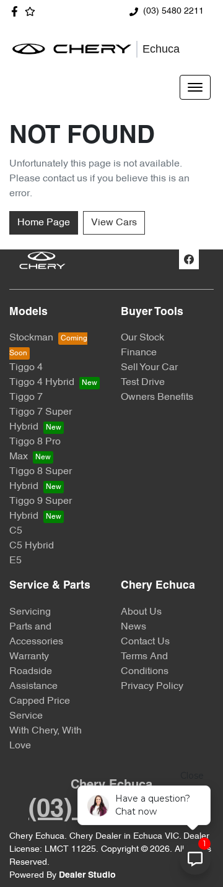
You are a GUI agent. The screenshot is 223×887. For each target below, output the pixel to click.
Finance (139, 353)
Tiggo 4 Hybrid (41, 382)
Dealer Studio (87, 876)
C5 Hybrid (31, 546)
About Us (141, 612)
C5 (15, 531)
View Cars (114, 223)
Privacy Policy (152, 686)
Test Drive (143, 382)
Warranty (29, 657)
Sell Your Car (149, 368)
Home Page (43, 223)
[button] (195, 87)
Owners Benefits (157, 397)
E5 (15, 561)
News (133, 627)
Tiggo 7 (26, 397)
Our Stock (142, 338)
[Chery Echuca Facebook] (17, 11)
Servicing (30, 612)
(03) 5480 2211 (173, 11)
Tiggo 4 (26, 368)
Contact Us (145, 642)
